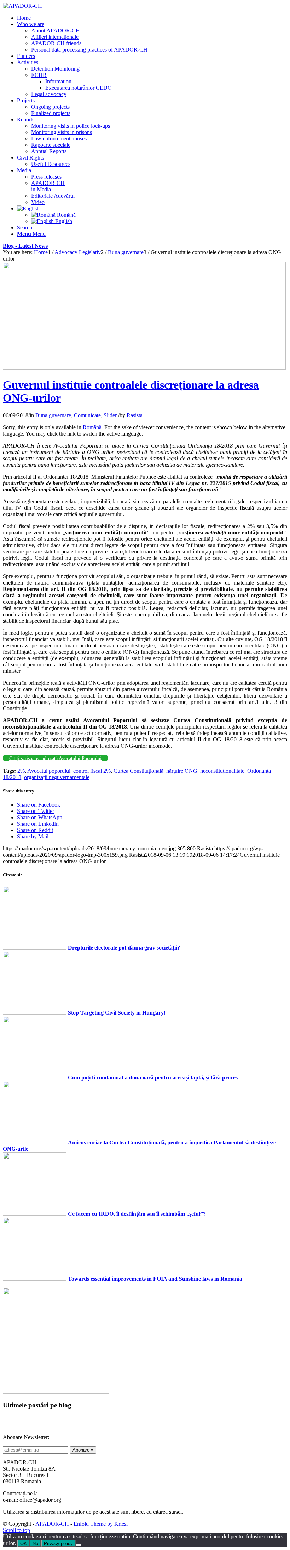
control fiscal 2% (92, 771)
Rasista (135, 415)
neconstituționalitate (222, 771)
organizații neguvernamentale (56, 777)
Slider (110, 415)
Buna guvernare (53, 415)
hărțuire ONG (181, 771)
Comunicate (87, 415)
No (35, 1543)
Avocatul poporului (48, 771)
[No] (78, 1545)
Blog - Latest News (25, 246)
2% (21, 771)
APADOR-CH (52, 1524)
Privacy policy (58, 1543)
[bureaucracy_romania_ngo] (144, 368)
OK (23, 1543)
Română (92, 427)
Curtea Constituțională (138, 771)
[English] (28, 208)
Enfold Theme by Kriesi (101, 1524)
